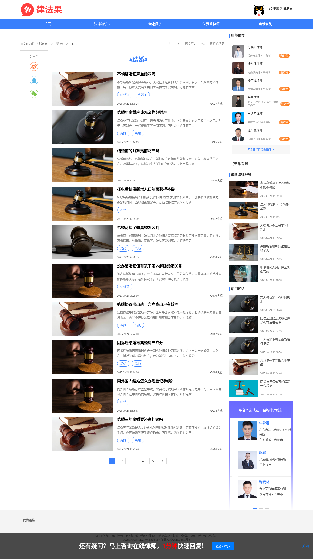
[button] (255, 508)
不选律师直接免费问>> (261, 149)
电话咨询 (265, 24)
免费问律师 (211, 24)
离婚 (138, 133)
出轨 (138, 325)
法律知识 (101, 24)
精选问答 (155, 24)
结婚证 (124, 95)
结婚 (59, 44)
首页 (47, 24)
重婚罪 (142, 95)
